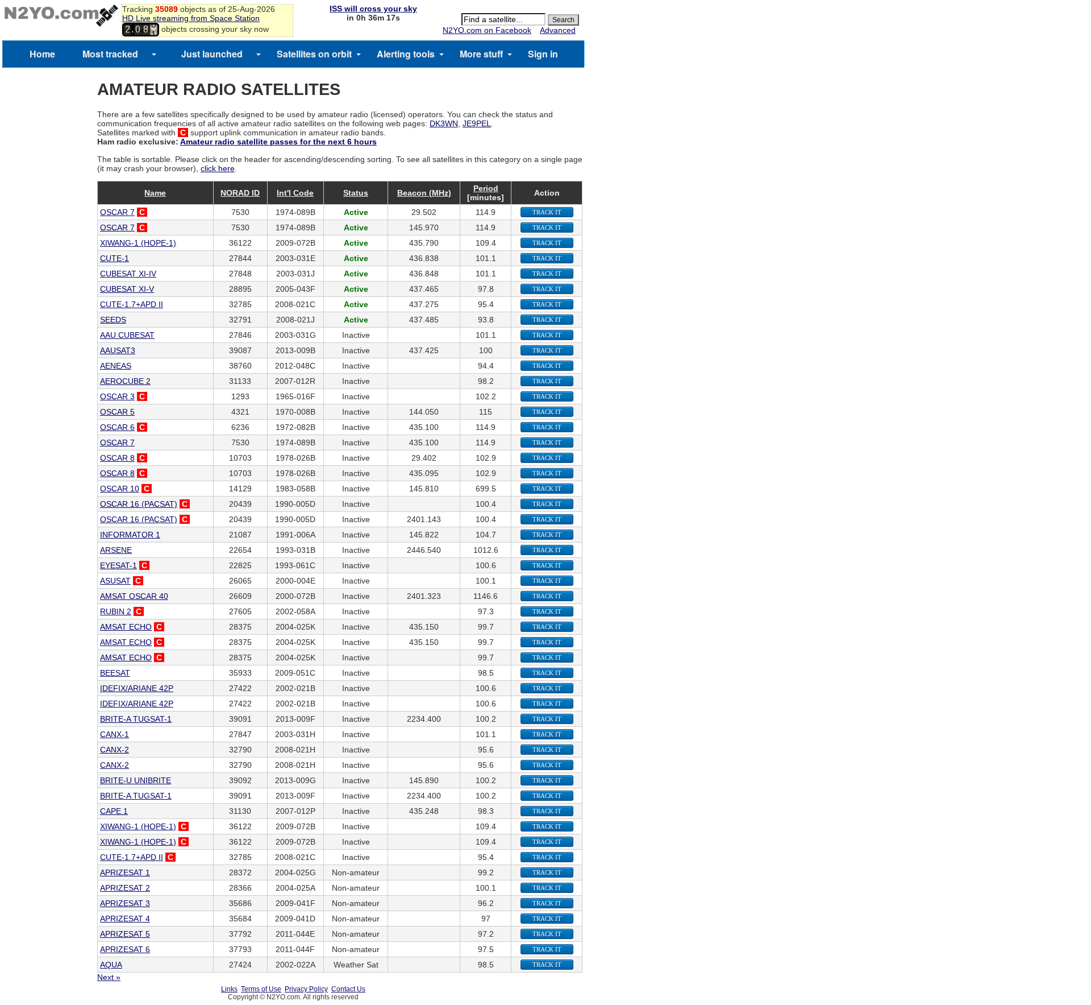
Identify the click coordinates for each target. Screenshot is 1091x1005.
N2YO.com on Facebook (487, 30)
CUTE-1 (114, 258)
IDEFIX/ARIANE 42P (136, 688)
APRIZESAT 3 (125, 903)
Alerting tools (406, 53)
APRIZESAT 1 (125, 872)
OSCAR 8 (117, 457)
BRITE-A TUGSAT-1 (136, 718)
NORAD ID (240, 192)
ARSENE (116, 550)
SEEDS (113, 319)
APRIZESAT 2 (125, 887)
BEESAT (115, 672)
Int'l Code (295, 192)
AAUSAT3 (117, 350)
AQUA (111, 964)
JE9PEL (477, 123)
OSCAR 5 (117, 411)
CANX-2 (114, 749)
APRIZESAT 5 (125, 933)
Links (229, 989)
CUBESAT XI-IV (128, 273)
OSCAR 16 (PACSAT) (138, 503)
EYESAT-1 (118, 565)
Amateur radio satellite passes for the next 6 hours (278, 141)
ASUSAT (115, 580)
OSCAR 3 (117, 396)
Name (155, 192)
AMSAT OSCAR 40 (134, 596)
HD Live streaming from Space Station (191, 18)
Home (42, 53)
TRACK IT (546, 212)
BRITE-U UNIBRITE (135, 780)
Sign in (543, 53)
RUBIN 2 (115, 611)
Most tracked (110, 53)
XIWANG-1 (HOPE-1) (138, 242)
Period (485, 188)
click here (218, 168)
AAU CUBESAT (127, 335)
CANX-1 (114, 734)
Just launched (212, 53)
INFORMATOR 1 (130, 534)
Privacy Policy (306, 989)
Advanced (558, 30)
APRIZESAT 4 (125, 918)
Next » (108, 977)
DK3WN (444, 123)
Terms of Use (261, 989)
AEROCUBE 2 (125, 381)
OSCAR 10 (119, 488)
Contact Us (348, 989)
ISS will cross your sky (373, 8)
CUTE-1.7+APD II (131, 304)
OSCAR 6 (117, 427)
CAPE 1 (114, 811)
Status (355, 192)
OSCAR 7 (117, 212)
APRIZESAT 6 (125, 949)
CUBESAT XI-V (127, 288)
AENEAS (115, 365)
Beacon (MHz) (424, 192)
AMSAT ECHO (126, 626)
